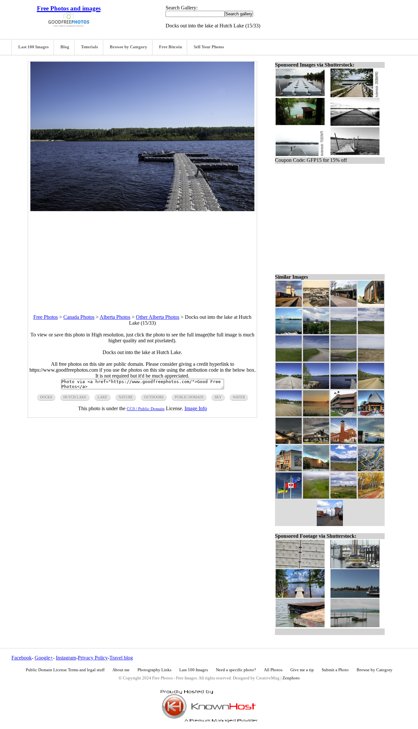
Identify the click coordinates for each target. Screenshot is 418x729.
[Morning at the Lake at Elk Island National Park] (316, 414)
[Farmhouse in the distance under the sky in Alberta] (343, 360)
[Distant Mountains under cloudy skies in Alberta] (371, 332)
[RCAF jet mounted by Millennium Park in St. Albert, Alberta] (289, 442)
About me (121, 670)
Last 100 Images (33, 47)
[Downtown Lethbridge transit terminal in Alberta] (343, 305)
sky (218, 397)
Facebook (21, 657)
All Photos (273, 670)
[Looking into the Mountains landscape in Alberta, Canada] (343, 332)
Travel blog (121, 657)
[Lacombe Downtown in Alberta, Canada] (330, 524)
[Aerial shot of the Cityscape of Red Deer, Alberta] (371, 469)
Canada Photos (78, 317)
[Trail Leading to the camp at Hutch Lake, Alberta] (371, 387)
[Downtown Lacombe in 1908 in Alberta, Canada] (316, 305)
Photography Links (154, 670)
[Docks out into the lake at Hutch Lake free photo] (142, 209)
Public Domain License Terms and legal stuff (65, 670)
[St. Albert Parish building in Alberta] (343, 442)
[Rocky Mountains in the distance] (343, 469)
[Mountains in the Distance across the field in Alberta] (371, 360)
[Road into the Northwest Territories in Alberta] (289, 387)
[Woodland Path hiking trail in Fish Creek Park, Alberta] (371, 497)
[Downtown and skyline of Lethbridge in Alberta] (316, 332)
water (239, 397)
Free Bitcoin (170, 47)
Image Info (196, 408)
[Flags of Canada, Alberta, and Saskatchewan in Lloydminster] (289, 497)
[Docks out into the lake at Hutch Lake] (343, 387)
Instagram (66, 657)
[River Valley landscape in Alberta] (316, 497)
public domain (189, 397)
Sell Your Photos (209, 47)
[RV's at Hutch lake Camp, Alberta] (289, 414)
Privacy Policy (93, 657)
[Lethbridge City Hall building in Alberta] (371, 305)
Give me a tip (302, 670)
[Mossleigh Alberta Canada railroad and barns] (289, 305)
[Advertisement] (142, 256)
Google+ (44, 657)
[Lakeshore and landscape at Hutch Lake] (316, 387)
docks (46, 397)
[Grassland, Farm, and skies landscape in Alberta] (289, 360)
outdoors (154, 397)
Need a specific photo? (236, 670)
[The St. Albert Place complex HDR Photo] (316, 469)
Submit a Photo (335, 670)
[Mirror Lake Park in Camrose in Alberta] (371, 414)
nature (126, 397)
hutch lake (75, 397)
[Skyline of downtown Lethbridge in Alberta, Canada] (343, 497)
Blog (64, 47)
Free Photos (45, 317)
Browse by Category (128, 47)
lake (102, 397)
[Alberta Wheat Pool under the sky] (371, 442)
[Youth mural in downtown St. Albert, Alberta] (289, 469)
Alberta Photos (115, 317)
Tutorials (89, 47)
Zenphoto (291, 678)
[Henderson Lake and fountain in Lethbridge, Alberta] (289, 332)
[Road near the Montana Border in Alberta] (316, 360)
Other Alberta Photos (157, 317)
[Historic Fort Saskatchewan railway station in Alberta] (316, 442)
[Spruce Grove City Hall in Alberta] (343, 414)
